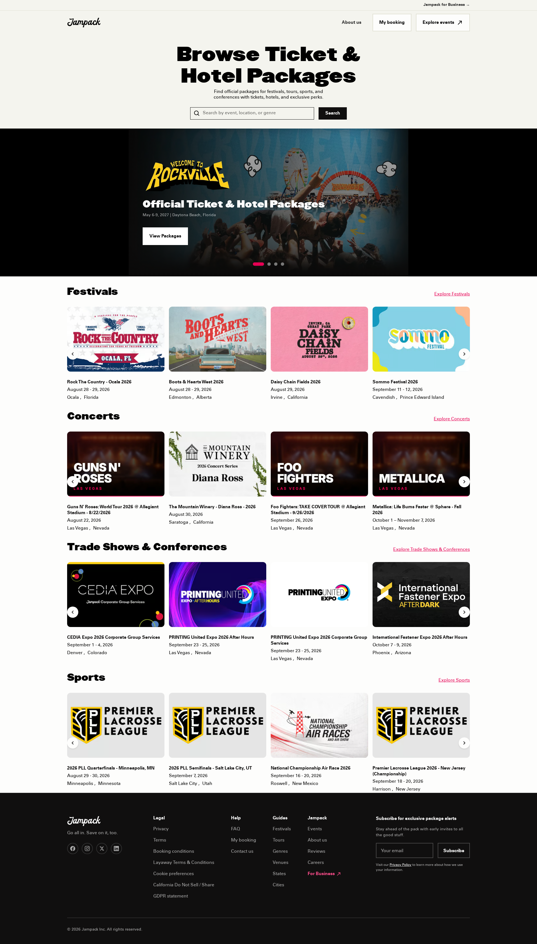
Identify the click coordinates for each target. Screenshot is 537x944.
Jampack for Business (446, 5)
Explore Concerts (452, 419)
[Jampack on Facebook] (72, 848)
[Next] (464, 354)
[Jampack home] (84, 22)
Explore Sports (454, 680)
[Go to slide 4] (282, 264)
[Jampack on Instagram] (87, 848)
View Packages (165, 236)
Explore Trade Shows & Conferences (431, 549)
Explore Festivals (452, 294)
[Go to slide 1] (258, 264)
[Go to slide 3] (275, 264)
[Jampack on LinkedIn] (116, 848)
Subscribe (453, 851)
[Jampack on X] (101, 848)
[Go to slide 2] (269, 264)
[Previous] (72, 354)
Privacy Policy (400, 865)
